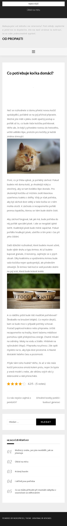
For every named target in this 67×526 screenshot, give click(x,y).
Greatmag (36, 518)
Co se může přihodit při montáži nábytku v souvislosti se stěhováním (35, 491)
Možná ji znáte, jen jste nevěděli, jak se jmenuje (34, 451)
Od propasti (12, 38)
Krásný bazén (21, 471)
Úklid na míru (33, 9)
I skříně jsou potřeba (25, 481)
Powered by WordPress (13, 518)
